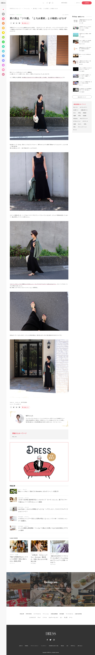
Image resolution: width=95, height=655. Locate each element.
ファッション (27, 8)
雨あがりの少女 (82, 43)
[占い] (3, 65)
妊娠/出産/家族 (78, 613)
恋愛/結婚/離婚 (54, 613)
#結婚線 (84, 115)
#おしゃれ (14, 436)
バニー (80, 56)
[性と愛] (3, 69)
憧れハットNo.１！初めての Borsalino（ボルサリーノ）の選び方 (38, 491)
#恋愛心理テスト (84, 110)
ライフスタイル (37, 613)
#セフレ (79, 124)
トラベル (45, 617)
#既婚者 (84, 112)
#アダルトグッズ (76, 121)
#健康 (74, 115)
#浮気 (85, 124)
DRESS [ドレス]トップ (15, 8)
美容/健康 (62, 613)
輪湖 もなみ (29, 415)
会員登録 (87, 2)
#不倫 (79, 112)
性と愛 (17, 554)
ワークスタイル (69, 613)
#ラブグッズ (85, 121)
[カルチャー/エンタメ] (3, 60)
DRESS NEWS (20, 497)
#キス (74, 112)
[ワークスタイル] (3, 37)
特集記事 (22, 613)
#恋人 (74, 126)
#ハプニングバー (83, 107)
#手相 (79, 115)
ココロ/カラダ (32, 617)
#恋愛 (74, 124)
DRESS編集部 (20, 516)
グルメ (39, 617)
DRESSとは (73, 645)
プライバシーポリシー (34, 645)
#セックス (75, 107)
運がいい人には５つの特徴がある (85, 54)
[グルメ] (3, 51)
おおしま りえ (12, 563)
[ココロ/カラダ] (3, 46)
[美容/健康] (3, 32)
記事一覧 (20, 645)
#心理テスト (75, 110)
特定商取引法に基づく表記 (53, 645)
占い (61, 617)
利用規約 (26, 645)
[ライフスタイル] (3, 18)
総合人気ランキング (82, 97)
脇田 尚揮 (81, 64)
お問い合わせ (80, 645)
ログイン (78, 2)
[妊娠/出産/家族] (3, 42)
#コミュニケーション (82, 126)
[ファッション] (3, 23)
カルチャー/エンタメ (53, 617)
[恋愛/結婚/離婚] (3, 28)
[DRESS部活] (3, 14)
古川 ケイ (19, 489)
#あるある (75, 118)
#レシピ (75, 129)
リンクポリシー (43, 645)
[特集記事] (3, 9)
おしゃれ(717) (65, 14)
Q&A (67, 645)
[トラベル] (3, 55)
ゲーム (70, 617)
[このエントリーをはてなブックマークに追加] (16, 23)
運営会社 (62, 645)
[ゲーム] (3, 74)
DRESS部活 (64, 2)
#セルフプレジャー (84, 118)
